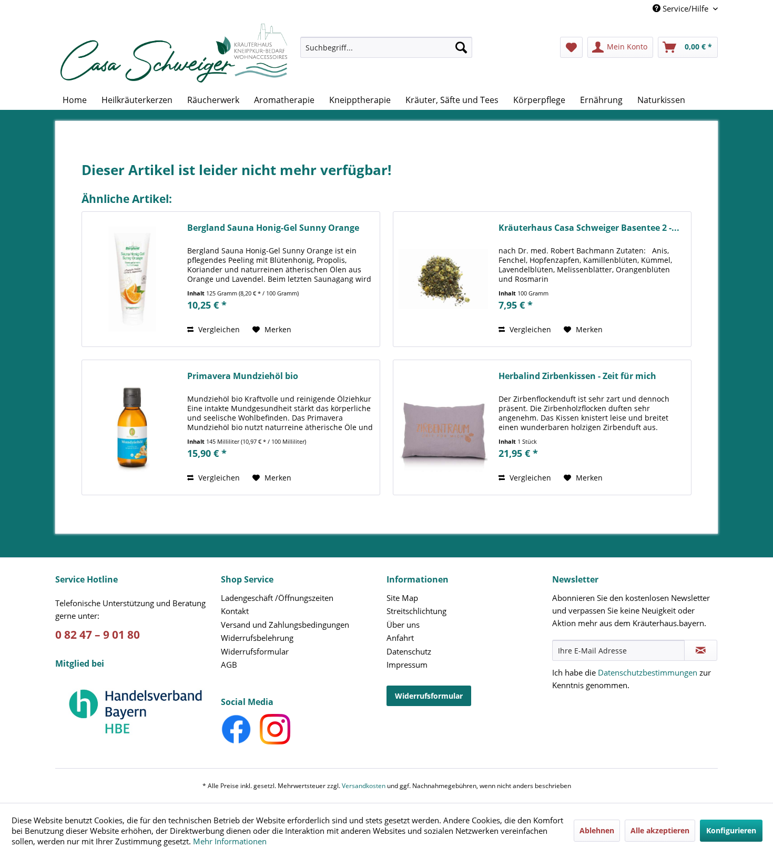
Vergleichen (218, 329)
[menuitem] (386, 52)
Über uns (403, 624)
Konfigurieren (731, 830)
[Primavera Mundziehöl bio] (132, 427)
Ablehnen (596, 830)
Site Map (402, 598)
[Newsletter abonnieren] (700, 650)
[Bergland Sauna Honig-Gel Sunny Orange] (132, 279)
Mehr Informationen (230, 841)
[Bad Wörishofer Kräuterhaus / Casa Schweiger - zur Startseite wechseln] (173, 53)
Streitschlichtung (416, 611)
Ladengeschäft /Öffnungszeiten (277, 598)
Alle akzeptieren (659, 830)
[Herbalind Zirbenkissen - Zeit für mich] (443, 427)
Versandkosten (363, 785)
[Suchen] (461, 47)
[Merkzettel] (571, 47)
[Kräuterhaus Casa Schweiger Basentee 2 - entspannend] (443, 279)
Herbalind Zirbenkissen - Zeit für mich (577, 376)
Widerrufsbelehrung (257, 637)
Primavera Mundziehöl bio (242, 376)
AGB (229, 664)
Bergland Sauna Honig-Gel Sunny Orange (273, 227)
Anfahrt (400, 637)
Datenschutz (409, 651)
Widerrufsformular (255, 651)
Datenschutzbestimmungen (647, 672)
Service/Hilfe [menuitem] (685, 8)
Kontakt (235, 611)
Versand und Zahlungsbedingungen (285, 624)
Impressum (407, 664)
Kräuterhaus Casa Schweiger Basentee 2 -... (589, 227)
